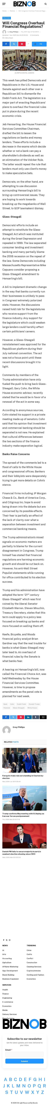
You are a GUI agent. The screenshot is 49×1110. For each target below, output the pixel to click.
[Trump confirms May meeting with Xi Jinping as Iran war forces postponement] (24, 798)
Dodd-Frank (21, 704)
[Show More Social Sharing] (28, 44)
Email (8, 1050)
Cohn (12, 704)
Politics (6, 18)
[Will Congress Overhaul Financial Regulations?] (24, 60)
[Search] (45, 4)
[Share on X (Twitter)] (14, 44)
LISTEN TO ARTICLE (39, 44)
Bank (5, 704)
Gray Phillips (14, 32)
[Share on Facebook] (6, 44)
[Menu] (3, 4)
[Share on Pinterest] (22, 44)
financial (7, 708)
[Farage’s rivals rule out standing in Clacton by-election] (24, 760)
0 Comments (34, 35)
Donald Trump (34, 704)
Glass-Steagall (18, 708)
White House (32, 708)
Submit (24, 1061)
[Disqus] (24, 896)
